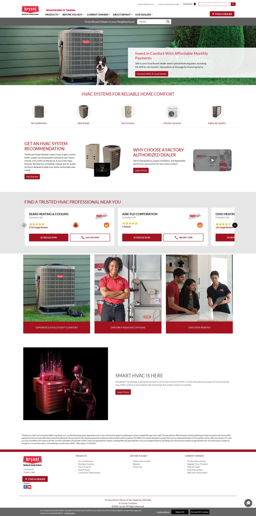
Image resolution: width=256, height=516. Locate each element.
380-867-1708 (183, 238)
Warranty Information (197, 472)
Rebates (136, 464)
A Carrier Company (128, 503)
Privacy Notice (112, 500)
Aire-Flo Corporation (139, 214)
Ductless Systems (172, 123)
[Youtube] (29, 486)
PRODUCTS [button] (51, 14)
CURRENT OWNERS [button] (97, 14)
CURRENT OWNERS (194, 456)
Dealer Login (29, 472)
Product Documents (196, 461)
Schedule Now (48, 237)
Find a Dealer (36, 479)
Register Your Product (197, 464)
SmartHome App (195, 469)
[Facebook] (26, 486)
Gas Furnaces (128, 123)
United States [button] (191, 4)
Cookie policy (69, 513)
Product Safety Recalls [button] (146, 4)
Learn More (141, 170)
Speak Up (137, 500)
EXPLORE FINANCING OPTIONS (128, 327)
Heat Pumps (83, 123)
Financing (137, 467)
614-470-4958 (90, 238)
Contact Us (29, 469)
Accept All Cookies (200, 512)
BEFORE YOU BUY (138, 456)
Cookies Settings (163, 512)
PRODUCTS (81, 456)
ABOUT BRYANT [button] (122, 14)
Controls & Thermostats (89, 472)
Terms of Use (126, 500)
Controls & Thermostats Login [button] (168, 4)
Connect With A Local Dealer (151, 73)
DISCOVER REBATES (199, 327)
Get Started (32, 176)
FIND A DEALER (223, 13)
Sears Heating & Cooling (49, 214)
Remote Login (193, 467)
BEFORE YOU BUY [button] (72, 14)
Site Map (147, 500)
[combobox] (215, 4)
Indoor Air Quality (217, 123)
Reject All (180, 512)
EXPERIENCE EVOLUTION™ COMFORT (57, 327)
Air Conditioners (39, 123)
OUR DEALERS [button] (143, 14)
